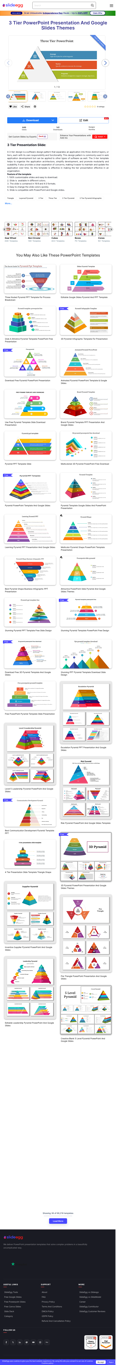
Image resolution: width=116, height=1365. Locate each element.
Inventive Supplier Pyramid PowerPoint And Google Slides (28, 948)
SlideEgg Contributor (89, 1306)
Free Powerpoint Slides (14, 1302)
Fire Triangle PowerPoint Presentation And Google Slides (84, 977)
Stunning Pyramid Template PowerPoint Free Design (85, 630)
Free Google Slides (13, 1297)
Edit (95, 120)
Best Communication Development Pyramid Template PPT (29, 831)
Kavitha (92, 129)
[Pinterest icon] (35, 106)
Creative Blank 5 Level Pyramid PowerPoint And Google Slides (83, 1039)
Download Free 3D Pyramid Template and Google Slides (28, 673)
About (44, 1292)
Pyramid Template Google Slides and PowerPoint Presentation (83, 506)
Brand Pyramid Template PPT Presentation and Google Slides (83, 423)
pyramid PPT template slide (18, 464)
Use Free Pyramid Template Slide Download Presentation (25, 423)
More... (8, 203)
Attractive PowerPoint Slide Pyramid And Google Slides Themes (83, 590)
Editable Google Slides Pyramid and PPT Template (84, 297)
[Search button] (92, 5)
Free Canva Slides (12, 1306)
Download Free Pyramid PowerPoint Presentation (27, 380)
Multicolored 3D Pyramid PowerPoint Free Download (85, 464)
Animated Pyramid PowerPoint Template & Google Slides (84, 381)
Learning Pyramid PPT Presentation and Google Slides (30, 547)
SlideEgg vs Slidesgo (89, 1292)
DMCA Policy (48, 1311)
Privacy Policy (48, 1302)
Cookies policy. (48, 1363)
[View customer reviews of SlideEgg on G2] (106, 1342)
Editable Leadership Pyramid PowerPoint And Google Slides (29, 1024)
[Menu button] (111, 5)
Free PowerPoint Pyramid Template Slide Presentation (30, 714)
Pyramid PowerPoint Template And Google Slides (27, 505)
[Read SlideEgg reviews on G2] (91, 1342)
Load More (58, 1221)
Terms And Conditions (52, 1306)
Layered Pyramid (26, 198)
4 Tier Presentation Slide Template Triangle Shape (28, 872)
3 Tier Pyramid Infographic (91, 198)
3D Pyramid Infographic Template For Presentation (84, 339)
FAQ (44, 1297)
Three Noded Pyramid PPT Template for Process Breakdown (27, 298)
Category (8, 1316)
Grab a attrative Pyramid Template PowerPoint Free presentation (29, 340)
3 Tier (40, 198)
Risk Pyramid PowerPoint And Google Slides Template (85, 823)
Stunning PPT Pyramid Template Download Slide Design (83, 673)
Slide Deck (9, 1311)
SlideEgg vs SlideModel (90, 1297)
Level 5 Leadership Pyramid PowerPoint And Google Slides (29, 790)
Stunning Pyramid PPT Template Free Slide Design (28, 630)
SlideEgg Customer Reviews (92, 1311)
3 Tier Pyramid (68, 198)
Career (82, 1302)
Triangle (10, 198)
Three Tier (53, 198)
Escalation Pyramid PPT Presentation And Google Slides (83, 748)
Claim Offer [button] (97, 13)
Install (100, 137)
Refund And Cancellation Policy (56, 1321)
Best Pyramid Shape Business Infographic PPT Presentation (26, 590)
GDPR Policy (47, 1316)
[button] (105, 62)
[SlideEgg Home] (58, 1237)
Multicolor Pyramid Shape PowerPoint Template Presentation (83, 548)
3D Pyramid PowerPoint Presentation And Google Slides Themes (83, 886)
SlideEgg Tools (11, 1292)
